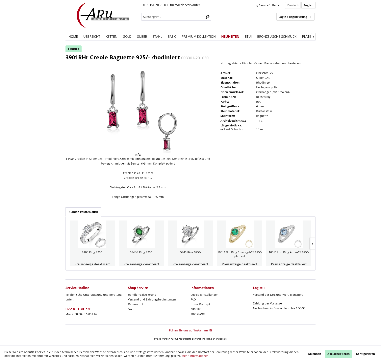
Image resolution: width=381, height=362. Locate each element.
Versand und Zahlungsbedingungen (152, 299)
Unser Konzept (200, 304)
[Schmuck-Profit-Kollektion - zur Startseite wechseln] (103, 16)
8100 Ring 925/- (92, 252)
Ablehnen (314, 354)
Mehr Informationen (195, 356)
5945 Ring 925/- (190, 252)
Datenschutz (136, 304)
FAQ (193, 299)
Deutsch (292, 5)
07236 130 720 (78, 309)
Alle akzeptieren (338, 354)
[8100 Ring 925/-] (92, 234)
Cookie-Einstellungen (204, 295)
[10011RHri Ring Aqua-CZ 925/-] (288, 234)
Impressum (198, 313)
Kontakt (195, 309)
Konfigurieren (365, 354)
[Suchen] (207, 17)
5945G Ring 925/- (141, 252)
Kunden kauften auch (83, 212)
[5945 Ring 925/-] (190, 234)
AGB (131, 309)
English (308, 5)
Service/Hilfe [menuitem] (267, 5)
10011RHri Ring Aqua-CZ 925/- (289, 252)
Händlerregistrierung (142, 295)
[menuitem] (176, 17)
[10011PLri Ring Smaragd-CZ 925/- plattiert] (239, 234)
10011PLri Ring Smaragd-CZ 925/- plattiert (239, 254)
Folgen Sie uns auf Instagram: (189, 330)
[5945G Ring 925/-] (141, 234)
